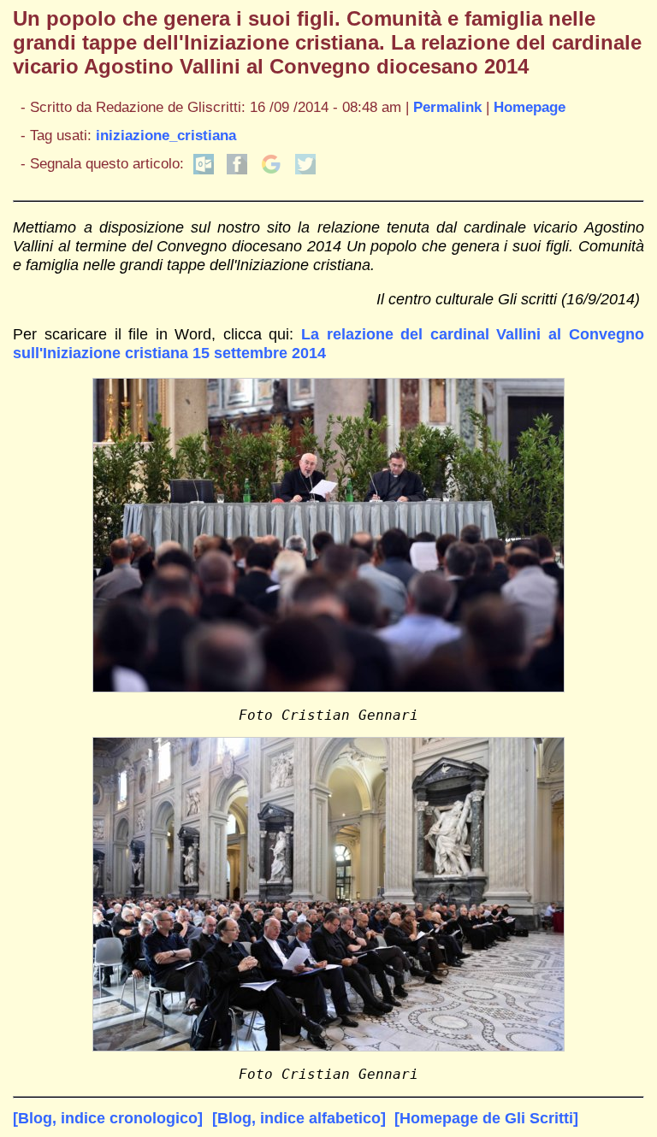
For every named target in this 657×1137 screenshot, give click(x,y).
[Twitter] (305, 170)
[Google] (271, 170)
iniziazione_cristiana (166, 135)
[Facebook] (237, 170)
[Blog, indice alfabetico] (299, 1118)
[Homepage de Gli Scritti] (486, 1118)
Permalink (447, 107)
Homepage (529, 107)
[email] (203, 170)
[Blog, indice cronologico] (108, 1118)
